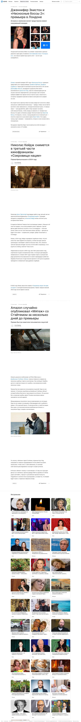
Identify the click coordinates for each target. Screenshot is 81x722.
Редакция (31, 721)
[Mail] (2, 1)
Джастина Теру (24, 90)
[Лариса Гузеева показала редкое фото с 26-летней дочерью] (20, 527)
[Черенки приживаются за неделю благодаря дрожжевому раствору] (20, 689)
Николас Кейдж (30, 218)
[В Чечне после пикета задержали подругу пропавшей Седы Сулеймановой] (40, 588)
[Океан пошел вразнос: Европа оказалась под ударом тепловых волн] (60, 608)
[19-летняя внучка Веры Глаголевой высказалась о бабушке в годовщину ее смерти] (20, 668)
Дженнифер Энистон (16, 88)
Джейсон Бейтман (35, 84)
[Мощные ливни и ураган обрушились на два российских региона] (20, 628)
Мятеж (26, 379)
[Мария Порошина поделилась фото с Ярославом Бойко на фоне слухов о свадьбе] (40, 527)
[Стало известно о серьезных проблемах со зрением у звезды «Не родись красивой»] (40, 568)
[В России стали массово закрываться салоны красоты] (60, 689)
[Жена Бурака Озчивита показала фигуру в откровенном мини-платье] (60, 668)
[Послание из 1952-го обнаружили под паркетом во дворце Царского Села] (40, 547)
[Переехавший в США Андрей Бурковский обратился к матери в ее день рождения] (40, 689)
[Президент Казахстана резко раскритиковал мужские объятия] (60, 547)
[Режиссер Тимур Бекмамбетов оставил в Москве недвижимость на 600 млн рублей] (60, 628)
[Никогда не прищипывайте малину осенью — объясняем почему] (20, 568)
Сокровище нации (33, 216)
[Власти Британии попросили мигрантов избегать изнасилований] (60, 588)
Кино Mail (25, 6)
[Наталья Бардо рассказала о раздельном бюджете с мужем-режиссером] (60, 709)
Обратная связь (76, 721)
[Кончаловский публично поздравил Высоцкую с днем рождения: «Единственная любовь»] (40, 628)
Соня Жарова (18, 162)
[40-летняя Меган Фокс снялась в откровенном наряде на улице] (60, 648)
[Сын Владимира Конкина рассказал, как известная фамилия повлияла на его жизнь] (40, 648)
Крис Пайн (36, 117)
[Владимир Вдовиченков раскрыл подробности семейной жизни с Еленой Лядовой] (20, 547)
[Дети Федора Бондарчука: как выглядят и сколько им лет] (40, 709)
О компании (6, 721)
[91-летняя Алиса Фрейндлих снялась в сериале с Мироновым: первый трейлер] (20, 608)
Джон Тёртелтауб (22, 214)
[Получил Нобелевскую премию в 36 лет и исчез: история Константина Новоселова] (20, 588)
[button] (20, 37)
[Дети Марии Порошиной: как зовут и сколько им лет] (60, 507)
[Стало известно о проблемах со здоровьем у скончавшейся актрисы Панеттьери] (20, 507)
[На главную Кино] (5, 1)
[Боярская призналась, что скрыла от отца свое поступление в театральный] (20, 648)
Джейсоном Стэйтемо (17, 379)
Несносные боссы (37, 82)
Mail (2, 721)
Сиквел (13, 82)
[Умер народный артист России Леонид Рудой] (40, 507)
